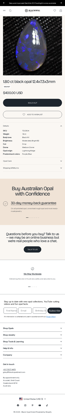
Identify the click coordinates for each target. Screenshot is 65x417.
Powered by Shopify (44, 412)
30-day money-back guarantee (33, 203)
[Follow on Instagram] (25, 405)
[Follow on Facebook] (18, 405)
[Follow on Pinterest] (32, 405)
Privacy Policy (50, 317)
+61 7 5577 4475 (9, 369)
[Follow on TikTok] (47, 405)
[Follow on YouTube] (40, 405)
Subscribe (54, 310)
